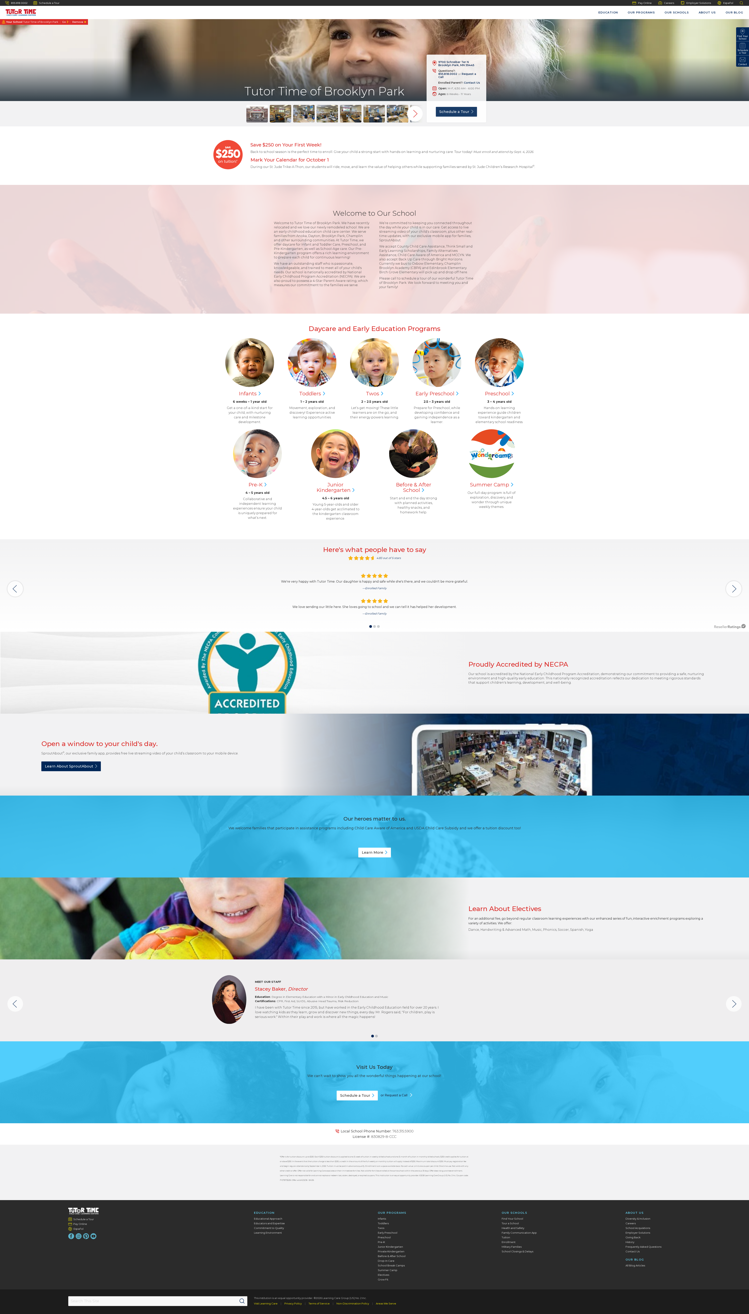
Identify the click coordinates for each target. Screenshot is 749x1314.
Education (608, 12)
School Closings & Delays (517, 1251)
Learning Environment (268, 1232)
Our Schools (677, 12)
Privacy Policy (293, 1303)
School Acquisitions (638, 1228)
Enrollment (509, 1242)
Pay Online (645, 2)
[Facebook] (71, 1236)
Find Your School (512, 1218)
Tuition (506, 1237)
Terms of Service (319, 1303)
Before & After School (392, 1256)
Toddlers (383, 1223)
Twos (381, 1228)
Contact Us (472, 82)
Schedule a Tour (49, 2)
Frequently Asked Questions (643, 1246)
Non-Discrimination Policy (352, 1303)
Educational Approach (268, 1218)
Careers (669, 2)
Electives (383, 1274)
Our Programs (641, 12)
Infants (382, 1218)
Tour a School (510, 1223)
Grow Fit (383, 1279)
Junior (334, 487)
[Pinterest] (86, 1236)
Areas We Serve (386, 1303)
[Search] (242, 1301)
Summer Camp (387, 1270)
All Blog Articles (635, 1265)
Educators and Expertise (269, 1223)
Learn (372, 852)
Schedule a (454, 112)
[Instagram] (79, 1236)
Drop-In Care (386, 1260)
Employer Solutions (698, 2)
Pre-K (381, 1242)
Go (64, 21)
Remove (77, 21)
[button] (370, 626)
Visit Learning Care (266, 1303)
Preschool (384, 1237)
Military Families (512, 1246)
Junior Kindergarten (390, 1246)
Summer (489, 485)
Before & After (413, 487)
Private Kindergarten (391, 1251)
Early (434, 393)
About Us (707, 12)
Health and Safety (513, 1228)
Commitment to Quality (269, 1228)
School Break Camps (391, 1265)
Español (728, 2)
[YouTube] (93, 1236)
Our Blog (734, 12)
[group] (257, 113)
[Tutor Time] (19, 11)
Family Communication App (519, 1232)
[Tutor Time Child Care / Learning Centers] (83, 1211)
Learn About (69, 766)
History (630, 1242)
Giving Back (633, 1237)
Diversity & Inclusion (638, 1218)
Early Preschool (387, 1232)
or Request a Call (394, 1095)
